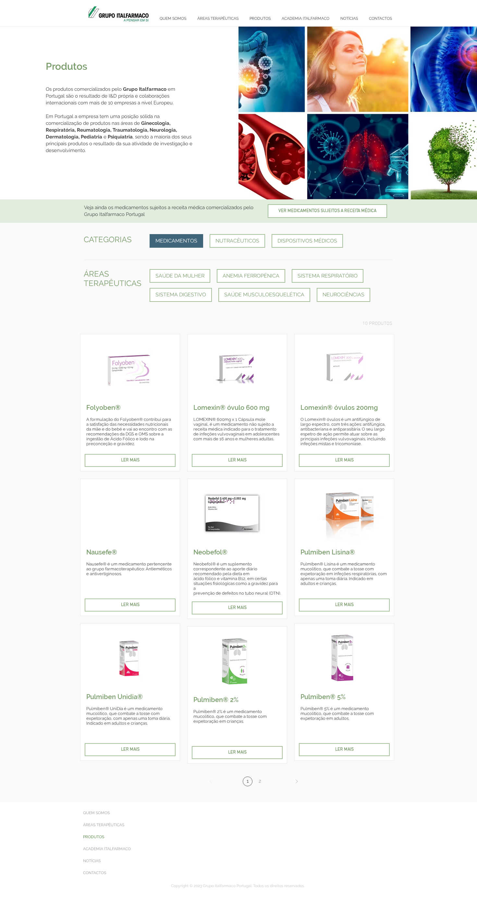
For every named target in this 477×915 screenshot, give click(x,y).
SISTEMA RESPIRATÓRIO (328, 276)
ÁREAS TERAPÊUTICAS (103, 825)
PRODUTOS (93, 837)
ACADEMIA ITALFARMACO (107, 849)
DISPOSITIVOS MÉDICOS (307, 241)
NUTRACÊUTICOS (237, 241)
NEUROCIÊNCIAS (343, 294)
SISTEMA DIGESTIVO (180, 294)
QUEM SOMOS (96, 813)
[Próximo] (296, 781)
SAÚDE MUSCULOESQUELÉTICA (264, 294)
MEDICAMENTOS (176, 241)
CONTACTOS (94, 873)
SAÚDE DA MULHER (179, 276)
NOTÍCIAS (92, 861)
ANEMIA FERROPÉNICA (251, 276)
